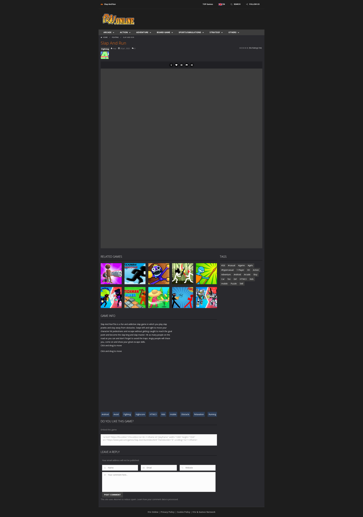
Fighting (115, 37)
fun (229, 279)
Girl (235, 279)
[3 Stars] (244, 48)
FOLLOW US (254, 4)
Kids (163, 414)
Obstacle (185, 414)
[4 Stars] (246, 48)
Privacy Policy (168, 512)
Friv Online (153, 512)
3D (248, 270)
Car (222, 279)
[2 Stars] (242, 48)
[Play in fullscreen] (181, 65)
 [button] (186, 65)
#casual (231, 265)
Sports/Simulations (190, 32)
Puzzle (234, 283)
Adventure (142, 32)
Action (124, 32)
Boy (255, 274)
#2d (223, 265)
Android (105, 414)
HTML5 (153, 414)
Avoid (116, 414)
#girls (250, 265)
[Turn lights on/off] (171, 65)
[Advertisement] (210, 17)
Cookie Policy (183, 512)
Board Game (163, 32)
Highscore (140, 414)
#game (241, 265)
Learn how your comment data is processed (157, 499)
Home (105, 37)
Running (212, 414)
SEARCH (237, 4)
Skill (241, 283)
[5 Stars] (248, 48)
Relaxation (199, 414)
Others (232, 32)
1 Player (240, 270)
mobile (173, 414)
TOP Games (208, 4)
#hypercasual (227, 270)
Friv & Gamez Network (204, 512)
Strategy (215, 32)
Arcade (107, 32)
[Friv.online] (118, 19)
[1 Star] (240, 48)
